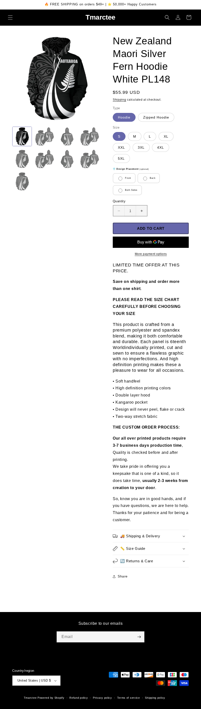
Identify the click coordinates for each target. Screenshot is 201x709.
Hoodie (124, 117)
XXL (121, 147)
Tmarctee (30, 697)
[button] (10, 17)
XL (166, 136)
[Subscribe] (139, 637)
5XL (121, 158)
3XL (141, 147)
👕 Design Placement (131, 169)
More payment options (151, 254)
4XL (160, 147)
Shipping (119, 99)
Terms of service (128, 697)
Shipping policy (155, 697)
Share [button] (123, 576)
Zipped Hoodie (156, 117)
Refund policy (78, 697)
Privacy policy (102, 697)
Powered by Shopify (51, 697)
